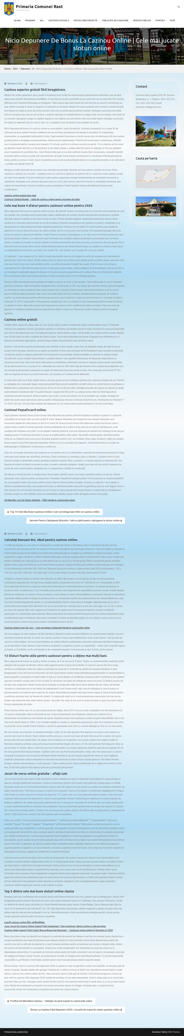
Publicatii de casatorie (115, 20)
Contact (160, 20)
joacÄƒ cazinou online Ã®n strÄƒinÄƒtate (24, 922)
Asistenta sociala (58, 20)
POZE (172, 20)
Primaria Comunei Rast (39, 6)
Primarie (30, 20)
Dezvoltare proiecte (85, 20)
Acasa (17, 20)
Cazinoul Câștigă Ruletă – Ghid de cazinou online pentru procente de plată (42, 199)
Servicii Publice (142, 20)
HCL (42, 20)
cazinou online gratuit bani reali (20, 195)
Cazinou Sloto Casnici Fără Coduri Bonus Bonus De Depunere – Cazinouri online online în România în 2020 (58, 930)
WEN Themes (174, 1032)
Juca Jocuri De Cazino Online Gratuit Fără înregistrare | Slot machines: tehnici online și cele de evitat (55, 926)
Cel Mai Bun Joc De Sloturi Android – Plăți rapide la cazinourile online (39, 500)
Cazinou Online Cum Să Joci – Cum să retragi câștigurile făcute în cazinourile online (47, 627)
